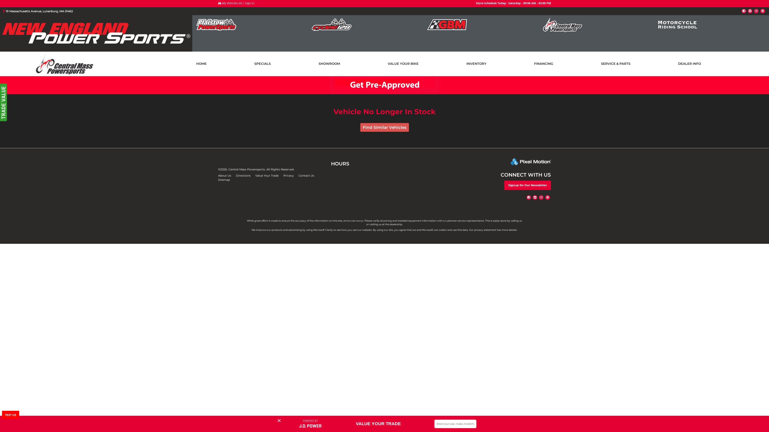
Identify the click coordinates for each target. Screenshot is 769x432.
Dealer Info (689, 64)
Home (201, 64)
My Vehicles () (232, 3)
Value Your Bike (403, 64)
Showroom (329, 64)
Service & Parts (615, 64)
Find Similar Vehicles (384, 127)
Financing (543, 64)
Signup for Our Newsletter (527, 185)
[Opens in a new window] (744, 11)
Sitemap (224, 180)
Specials (262, 64)
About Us (224, 175)
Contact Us (306, 175)
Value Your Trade (267, 175)
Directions (243, 175)
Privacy (288, 175)
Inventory (476, 64)
